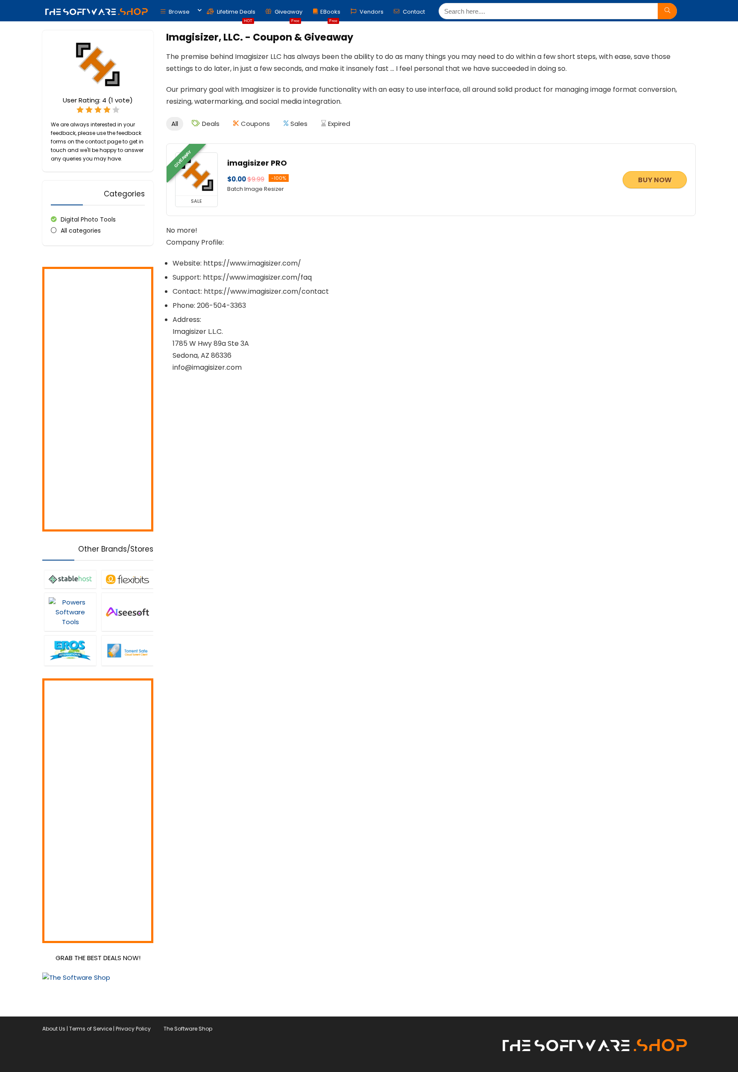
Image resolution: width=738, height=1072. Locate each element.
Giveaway (287, 14)
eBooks (330, 14)
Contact (413, 12)
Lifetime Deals (235, 14)
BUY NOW (655, 180)
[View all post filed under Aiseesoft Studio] (127, 612)
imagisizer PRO (257, 163)
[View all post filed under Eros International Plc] (70, 650)
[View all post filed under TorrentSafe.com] (127, 650)
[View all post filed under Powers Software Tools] (70, 612)
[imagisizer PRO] (196, 174)
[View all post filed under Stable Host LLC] (70, 579)
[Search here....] (667, 11)
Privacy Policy (133, 1028)
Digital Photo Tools (88, 219)
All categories (81, 230)
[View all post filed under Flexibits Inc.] (127, 579)
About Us (53, 1028)
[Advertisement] (98, 399)
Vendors (371, 12)
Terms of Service (90, 1028)
